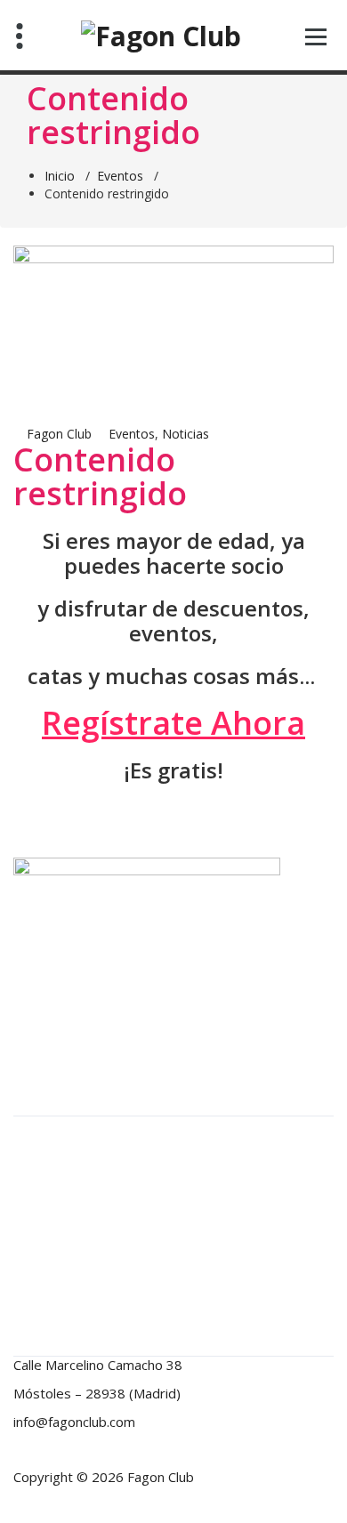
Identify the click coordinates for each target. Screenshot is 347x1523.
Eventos (120, 175)
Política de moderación (90, 1159)
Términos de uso (72, 1245)
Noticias (185, 433)
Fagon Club (57, 433)
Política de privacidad (85, 1188)
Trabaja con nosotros (86, 1273)
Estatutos (51, 1131)
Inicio (59, 175)
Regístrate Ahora (173, 723)
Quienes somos (69, 1216)
